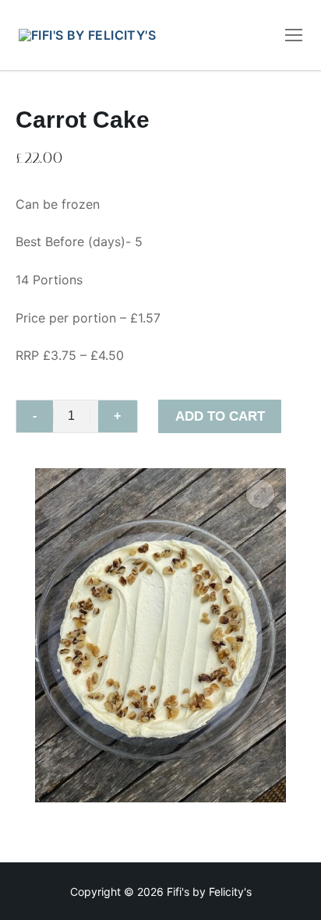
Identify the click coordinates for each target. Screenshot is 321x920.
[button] (260, 494)
